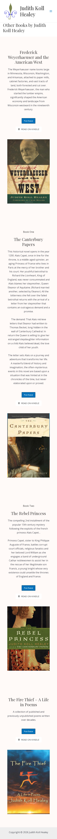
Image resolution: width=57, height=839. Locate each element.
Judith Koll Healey (32, 11)
